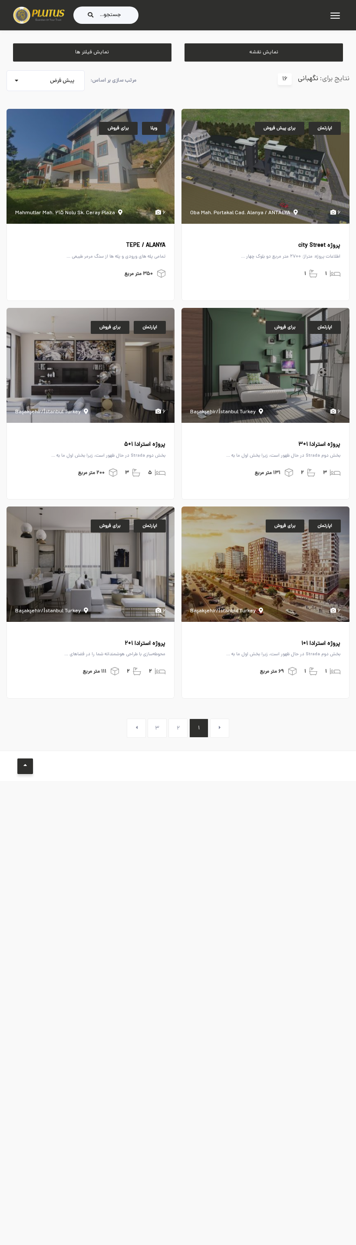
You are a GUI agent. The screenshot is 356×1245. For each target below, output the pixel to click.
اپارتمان (324, 128)
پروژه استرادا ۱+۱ (320, 644)
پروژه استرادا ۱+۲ (145, 644)
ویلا (154, 128)
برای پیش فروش (280, 128)
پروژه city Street (319, 246)
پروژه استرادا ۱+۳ (319, 445)
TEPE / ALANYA (145, 246)
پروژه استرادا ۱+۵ (144, 445)
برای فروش (118, 128)
